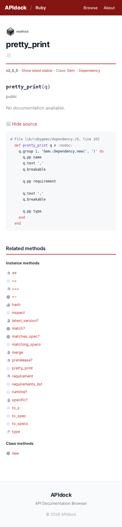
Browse (91, 7)
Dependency (89, 70)
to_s (16, 408)
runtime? (19, 392)
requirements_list (27, 384)
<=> (14, 273)
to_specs (20, 423)
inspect (18, 312)
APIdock (16, 7)
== (14, 281)
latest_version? (25, 320)
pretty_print (22, 368)
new (15, 453)
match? (18, 328)
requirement (22, 376)
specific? (20, 400)
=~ (14, 296)
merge (17, 352)
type (16, 431)
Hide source (24, 124)
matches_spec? (25, 336)
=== (15, 289)
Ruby (41, 7)
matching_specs (26, 344)
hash (16, 304)
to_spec (19, 416)
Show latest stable (37, 70)
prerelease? (22, 360)
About (109, 7)
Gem (71, 70)
